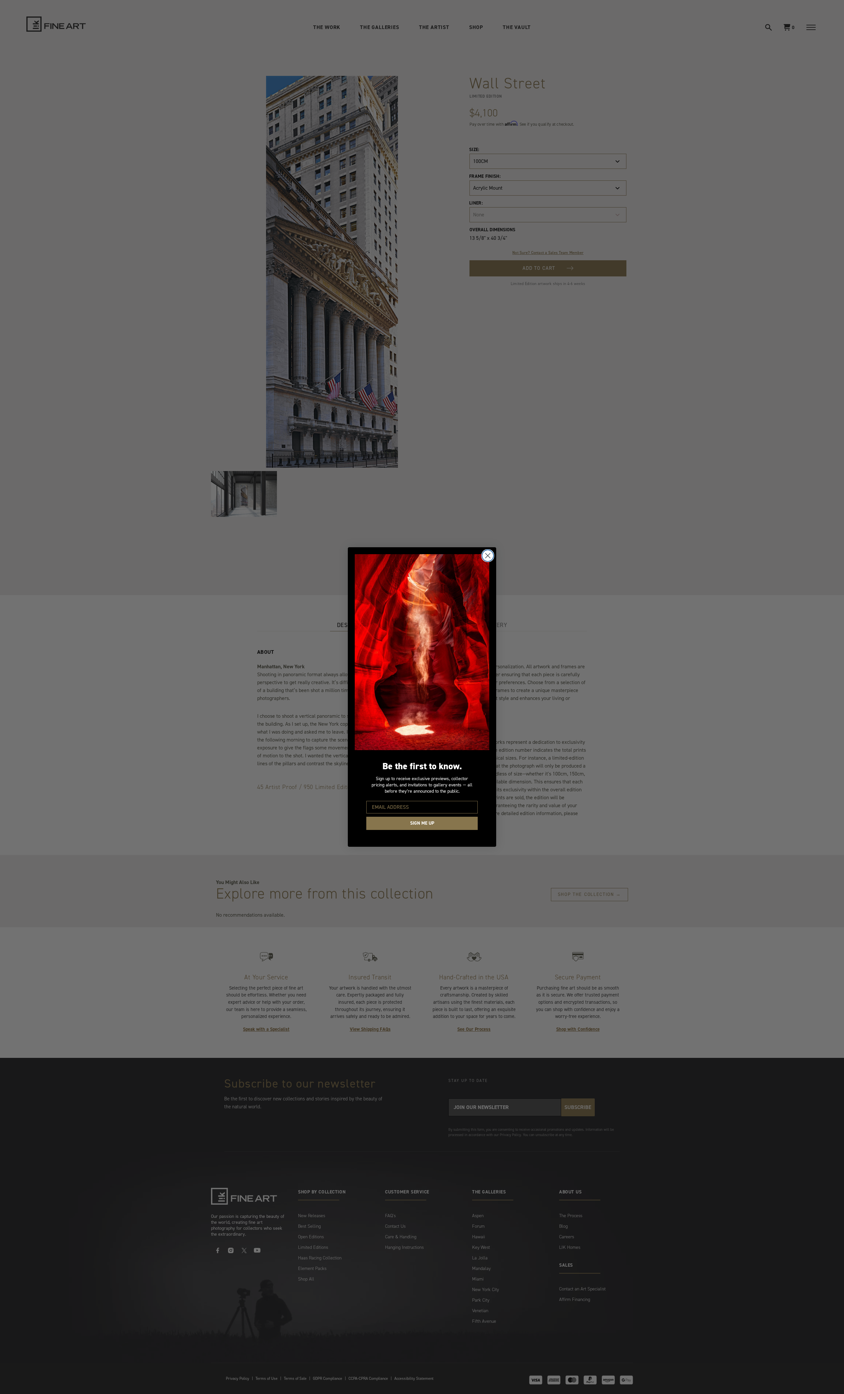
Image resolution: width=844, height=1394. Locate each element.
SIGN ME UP (422, 823)
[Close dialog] (488, 555)
